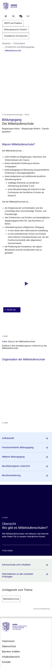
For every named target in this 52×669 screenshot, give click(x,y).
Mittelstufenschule (11, 599)
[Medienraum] (20, 16)
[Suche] (13, 16)
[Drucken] (23, 138)
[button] (26, 287)
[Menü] (5, 16)
